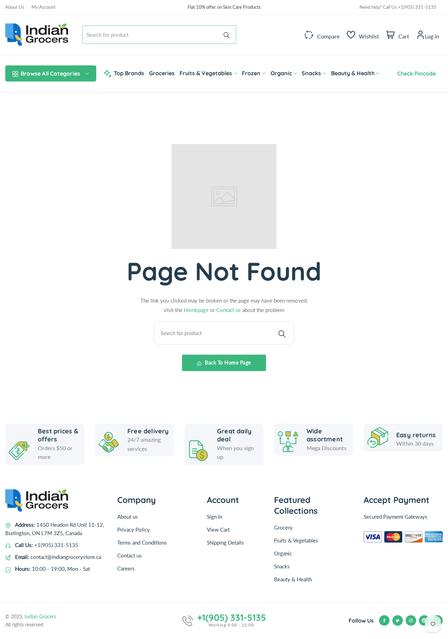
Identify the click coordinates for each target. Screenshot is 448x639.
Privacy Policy (133, 529)
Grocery (283, 527)
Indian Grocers (40, 616)
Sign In (214, 516)
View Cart (218, 529)
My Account (43, 7)
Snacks (282, 566)
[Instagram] (411, 620)
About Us (14, 7)
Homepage (197, 310)
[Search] (228, 34)
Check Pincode (415, 73)
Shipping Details (225, 542)
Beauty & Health (293, 579)
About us (127, 516)
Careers (126, 568)
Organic (283, 553)
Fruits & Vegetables (296, 540)
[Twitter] (397, 620)
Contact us (229, 310)
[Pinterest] (424, 620)
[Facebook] (384, 620)
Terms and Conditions (142, 542)
